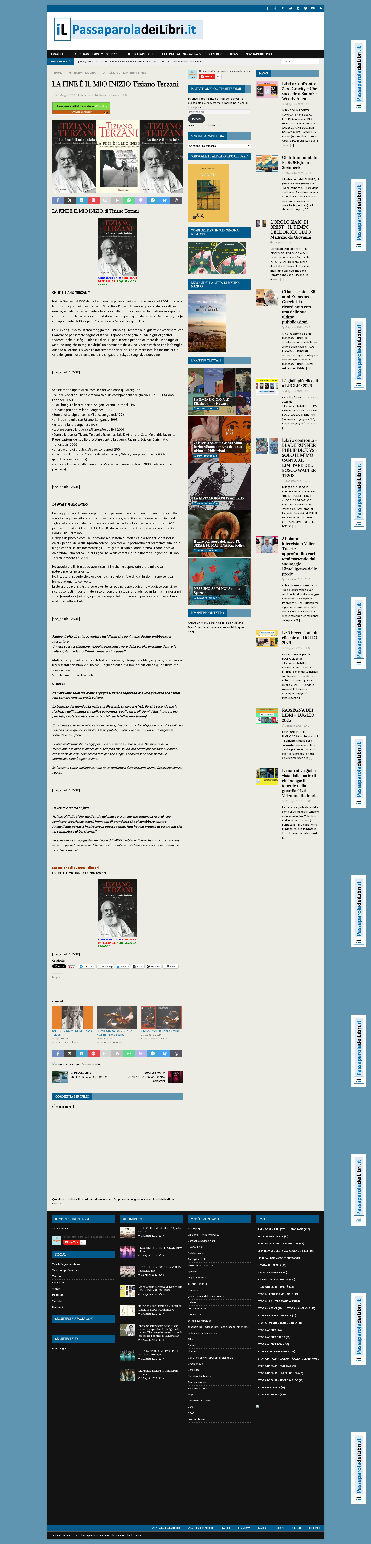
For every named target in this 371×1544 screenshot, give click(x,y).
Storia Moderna (272, 1395)
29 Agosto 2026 (149, 1235)
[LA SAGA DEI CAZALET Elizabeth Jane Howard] (219, 391)
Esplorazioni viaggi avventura (281, 1244)
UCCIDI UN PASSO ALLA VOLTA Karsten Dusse (159, 1269)
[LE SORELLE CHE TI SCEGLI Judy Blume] (127, 1252)
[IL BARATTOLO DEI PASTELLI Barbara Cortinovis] (127, 1355)
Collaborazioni (196, 1253)
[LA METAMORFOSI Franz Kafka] (219, 486)
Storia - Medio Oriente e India (280, 1323)
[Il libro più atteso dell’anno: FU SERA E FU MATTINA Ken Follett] (219, 533)
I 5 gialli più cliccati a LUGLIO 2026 (300, 383)
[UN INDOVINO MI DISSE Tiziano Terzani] (72, 1017)
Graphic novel (195, 1364)
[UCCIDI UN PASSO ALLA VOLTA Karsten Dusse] (127, 1271)
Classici (192, 1351)
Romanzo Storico (198, 1388)
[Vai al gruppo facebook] (275, 8)
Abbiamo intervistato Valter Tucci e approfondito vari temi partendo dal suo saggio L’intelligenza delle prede (299, 556)
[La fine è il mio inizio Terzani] (117, 190)
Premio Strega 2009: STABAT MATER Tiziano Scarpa (115, 1033)
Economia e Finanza (273, 1236)
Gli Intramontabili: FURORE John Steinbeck (299, 162)
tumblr (56, 1289)
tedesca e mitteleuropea (202, 1333)
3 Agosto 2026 (293, 481)
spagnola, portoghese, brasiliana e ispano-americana (218, 1327)
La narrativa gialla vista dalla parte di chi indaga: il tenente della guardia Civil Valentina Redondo (300, 783)
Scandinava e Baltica (199, 1321)
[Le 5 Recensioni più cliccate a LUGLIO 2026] (267, 664)
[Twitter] (282, 8)
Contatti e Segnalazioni (201, 1241)
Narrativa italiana (109, 95)
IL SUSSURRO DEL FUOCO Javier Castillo (159, 1229)
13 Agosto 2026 (294, 173)
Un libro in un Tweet (199, 1401)
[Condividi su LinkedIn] (82, 200)
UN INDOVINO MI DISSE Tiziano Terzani (72, 1033)
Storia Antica (270, 1330)
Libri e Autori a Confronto (279, 1258)
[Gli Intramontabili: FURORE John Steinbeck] (267, 182)
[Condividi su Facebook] (58, 200)
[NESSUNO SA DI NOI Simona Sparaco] (219, 581)
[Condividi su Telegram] (153, 200)
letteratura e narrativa (179, 54)
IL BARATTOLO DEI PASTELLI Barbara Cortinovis (158, 1352)
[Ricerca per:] (299, 61)
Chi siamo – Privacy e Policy (95, 54)
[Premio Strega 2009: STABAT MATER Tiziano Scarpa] (117, 1017)
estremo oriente (197, 1284)
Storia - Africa (270, 1308)
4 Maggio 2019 (204, 597)
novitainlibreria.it (260, 54)
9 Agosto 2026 (282, 243)
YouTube (57, 1301)
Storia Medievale (271, 1387)
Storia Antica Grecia (274, 1337)
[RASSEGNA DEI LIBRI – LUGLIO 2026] (267, 733)
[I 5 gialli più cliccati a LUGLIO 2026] (267, 403)
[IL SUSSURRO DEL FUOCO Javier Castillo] (127, 1232)
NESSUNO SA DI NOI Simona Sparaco (217, 591)
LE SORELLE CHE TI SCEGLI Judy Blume (160, 1249)
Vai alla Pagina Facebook (66, 1264)
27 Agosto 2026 (149, 1314)
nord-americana (197, 1308)
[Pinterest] (305, 8)
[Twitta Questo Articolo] (70, 200)
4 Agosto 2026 (294, 391)
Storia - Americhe (301, 1308)
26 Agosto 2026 (149, 1358)
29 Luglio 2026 (293, 801)
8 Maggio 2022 (66, 95)
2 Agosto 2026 (293, 579)
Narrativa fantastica (199, 1376)
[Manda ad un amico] (105, 200)
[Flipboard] (320, 8)
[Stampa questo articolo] (117, 200)
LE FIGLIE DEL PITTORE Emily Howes (158, 1372)
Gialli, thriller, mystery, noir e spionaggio (210, 1358)
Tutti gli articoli (139, 54)
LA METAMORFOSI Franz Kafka (219, 498)
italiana (192, 1302)
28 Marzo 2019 (204, 408)
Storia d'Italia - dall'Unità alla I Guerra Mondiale (293, 1359)
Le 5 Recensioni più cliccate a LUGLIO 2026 (300, 637)
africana (192, 1272)
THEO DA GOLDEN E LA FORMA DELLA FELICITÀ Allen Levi (160, 1308)
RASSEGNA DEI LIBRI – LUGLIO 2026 (298, 715)
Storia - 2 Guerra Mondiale (279, 1301)
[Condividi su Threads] (176, 200)
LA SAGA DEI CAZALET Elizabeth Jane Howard (212, 401)
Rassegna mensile (272, 1272)
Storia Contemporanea (276, 1352)
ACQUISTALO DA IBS (109, 278)
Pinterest (57, 1295)
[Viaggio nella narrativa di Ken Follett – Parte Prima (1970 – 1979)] (127, 1291)
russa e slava (195, 1315)
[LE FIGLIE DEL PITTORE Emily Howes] (127, 1375)
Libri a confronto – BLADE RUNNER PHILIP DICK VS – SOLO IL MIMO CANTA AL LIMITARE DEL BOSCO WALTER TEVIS (299, 458)
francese (193, 1290)
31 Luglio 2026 (293, 726)
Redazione (87, 95)
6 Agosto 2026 (294, 327)
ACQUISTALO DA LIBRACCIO (117, 283)
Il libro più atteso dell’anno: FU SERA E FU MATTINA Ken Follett (219, 543)
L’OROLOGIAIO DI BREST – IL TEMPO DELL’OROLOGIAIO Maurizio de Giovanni (291, 229)
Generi (214, 54)
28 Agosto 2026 (149, 1275)
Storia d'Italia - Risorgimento (280, 1380)
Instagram (58, 1282)
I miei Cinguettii (61, 1348)
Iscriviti (196, 119)
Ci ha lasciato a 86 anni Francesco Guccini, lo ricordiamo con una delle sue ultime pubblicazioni (298, 307)
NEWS (263, 73)
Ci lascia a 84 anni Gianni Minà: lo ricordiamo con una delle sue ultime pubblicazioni (218, 447)
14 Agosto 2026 (294, 104)
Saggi (191, 1395)
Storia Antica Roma (273, 1344)
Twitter (56, 1276)
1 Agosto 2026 (293, 648)
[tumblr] (297, 8)
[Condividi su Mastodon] (141, 200)
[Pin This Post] (93, 200)
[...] (292, 145)
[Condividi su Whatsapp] (129, 200)
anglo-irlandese (197, 1278)
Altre (191, 1339)
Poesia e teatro (197, 1382)
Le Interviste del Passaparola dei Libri (286, 1251)
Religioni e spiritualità (276, 1287)
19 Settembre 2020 (207, 550)
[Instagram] (290, 8)
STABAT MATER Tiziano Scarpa (160, 1031)
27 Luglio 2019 (204, 503)
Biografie (300, 1229)
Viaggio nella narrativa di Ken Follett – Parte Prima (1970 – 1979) (160, 1288)
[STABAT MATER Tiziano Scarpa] (161, 1017)
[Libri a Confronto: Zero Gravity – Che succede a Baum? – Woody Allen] (267, 113)
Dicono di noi (195, 1247)
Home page (59, 54)
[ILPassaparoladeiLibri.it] (127, 48)
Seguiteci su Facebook (74, 1319)
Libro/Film (193, 1370)
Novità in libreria (272, 1265)
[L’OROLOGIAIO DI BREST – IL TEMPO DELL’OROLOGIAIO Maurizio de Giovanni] (261, 249)
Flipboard (57, 1307)
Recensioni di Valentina (276, 1280)
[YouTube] (313, 8)
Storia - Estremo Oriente (277, 1316)
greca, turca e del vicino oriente (206, 1296)
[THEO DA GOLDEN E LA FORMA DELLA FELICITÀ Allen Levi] (127, 1310)
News (234, 54)
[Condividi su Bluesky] (164, 200)
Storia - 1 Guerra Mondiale (278, 1294)
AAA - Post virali (271, 1229)
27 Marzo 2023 (204, 456)
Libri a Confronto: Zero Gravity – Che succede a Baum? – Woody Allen (299, 91)
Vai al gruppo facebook (65, 1270)
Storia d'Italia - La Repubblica (280, 1373)
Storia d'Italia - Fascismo (277, 1366)
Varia (191, 1407)
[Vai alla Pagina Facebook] (267, 8)
